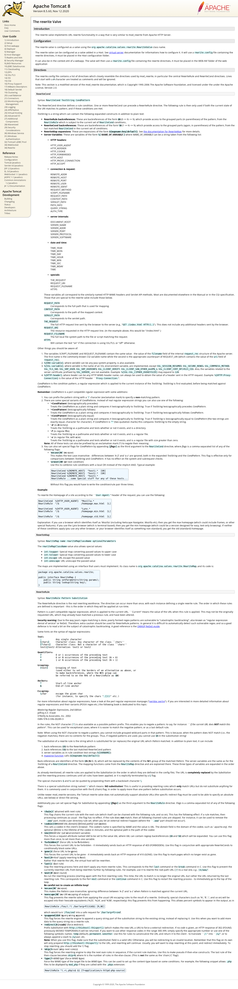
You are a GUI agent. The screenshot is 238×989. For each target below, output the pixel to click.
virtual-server (116, 52)
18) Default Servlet (13, 89)
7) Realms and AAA (13, 57)
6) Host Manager (12, 54)
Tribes (7, 213)
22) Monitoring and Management (13, 103)
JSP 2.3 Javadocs (11, 168)
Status (7, 204)
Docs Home (10, 25)
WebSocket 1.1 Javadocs (15, 174)
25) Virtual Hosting (13, 112)
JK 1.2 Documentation (14, 185)
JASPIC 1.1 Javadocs (13, 177)
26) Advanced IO (12, 115)
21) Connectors (11, 98)
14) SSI (7, 77)
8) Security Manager (13, 60)
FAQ (6, 28)
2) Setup (8, 43)
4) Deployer (9, 48)
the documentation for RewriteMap (162, 131)
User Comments (12, 30)
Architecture (10, 210)
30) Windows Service (14, 133)
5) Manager (9, 51)
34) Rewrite (9, 147)
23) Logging (9, 107)
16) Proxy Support (13, 83)
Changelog (9, 201)
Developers (9, 207)
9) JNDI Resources (12, 63)
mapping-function (54, 755)
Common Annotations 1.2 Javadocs (15, 181)
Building (8, 198)
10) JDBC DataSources (14, 66)
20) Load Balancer (12, 95)
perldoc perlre (157, 701)
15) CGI (7, 80)
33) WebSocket (11, 144)
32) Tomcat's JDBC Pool (15, 141)
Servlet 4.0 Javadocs (13, 165)
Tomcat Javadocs (12, 162)
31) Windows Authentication (12, 137)
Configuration (11, 159)
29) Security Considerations (12, 129)
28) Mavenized (11, 124)
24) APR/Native (11, 109)
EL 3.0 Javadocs (11, 171)
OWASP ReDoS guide (148, 626)
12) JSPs (8, 72)
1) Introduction (11, 40)
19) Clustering (10, 92)
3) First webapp (11, 45)
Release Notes (11, 156)
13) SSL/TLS (9, 75)
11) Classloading (12, 69)
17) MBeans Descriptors (15, 86)
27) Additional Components (11, 120)
